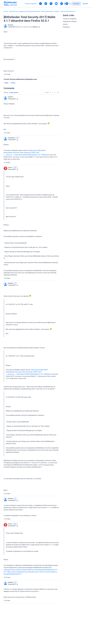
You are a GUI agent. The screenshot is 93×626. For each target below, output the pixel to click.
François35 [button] (11, 137)
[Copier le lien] (39, 27)
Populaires (66, 27)
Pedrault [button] (10, 25)
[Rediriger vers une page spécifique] (57, 92)
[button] (5, 26)
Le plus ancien (13, 92)
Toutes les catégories (69, 19)
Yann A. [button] (10, 167)
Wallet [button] (6, 83)
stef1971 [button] (10, 97)
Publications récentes (70, 21)
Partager (7, 74)
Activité (65, 24)
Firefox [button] (13, 83)
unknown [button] (35, 27)
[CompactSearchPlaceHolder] (70, 3)
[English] (11, 3)
